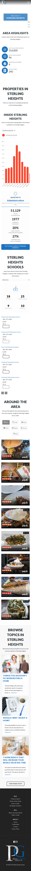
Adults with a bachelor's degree (16, 231)
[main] (15, 394)
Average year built (15, 223)
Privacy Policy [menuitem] (15, 829)
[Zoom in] (29, 22)
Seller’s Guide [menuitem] (15, 815)
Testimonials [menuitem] (15, 824)
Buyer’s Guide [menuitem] (15, 803)
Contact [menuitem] (15, 826)
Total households (15, 214)
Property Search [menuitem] (15, 799)
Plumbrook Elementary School (10, 317)
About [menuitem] (15, 822)
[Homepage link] (4, 2)
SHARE (26, 441)
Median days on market (15, 62)
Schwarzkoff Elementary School (11, 332)
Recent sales (15, 55)
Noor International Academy (10, 347)
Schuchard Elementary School (10, 377)
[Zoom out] (29, 24)
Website (6, 326)
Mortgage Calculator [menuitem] (15, 805)
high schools (22, 308)
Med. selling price (16, 48)
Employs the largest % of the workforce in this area (15, 203)
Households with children (15, 240)
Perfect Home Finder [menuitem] (15, 801)
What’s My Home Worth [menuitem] (15, 813)
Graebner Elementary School (10, 362)
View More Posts (15, 783)
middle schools (8, 308)
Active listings (13, 69)
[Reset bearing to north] (29, 27)
